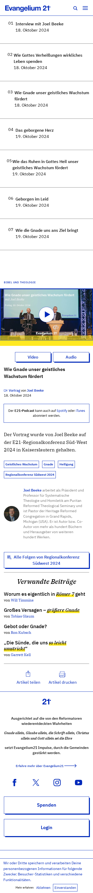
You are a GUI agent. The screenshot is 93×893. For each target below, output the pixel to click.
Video (33, 357)
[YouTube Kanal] (78, 782)
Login (46, 827)
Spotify (62, 410)
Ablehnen (43, 887)
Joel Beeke (32, 490)
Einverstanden (65, 887)
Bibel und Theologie (20, 282)
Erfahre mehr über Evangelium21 (40, 766)
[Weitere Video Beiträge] (6, 390)
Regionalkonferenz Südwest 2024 (29, 475)
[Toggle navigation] (85, 8)
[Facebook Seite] (14, 782)
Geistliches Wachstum (21, 464)
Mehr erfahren (25, 887)
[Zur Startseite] (33, 7)
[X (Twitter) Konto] (36, 782)
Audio (71, 357)
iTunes (80, 410)
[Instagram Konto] (57, 782)
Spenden (46, 805)
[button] (28, 677)
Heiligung (66, 464)
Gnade (48, 464)
